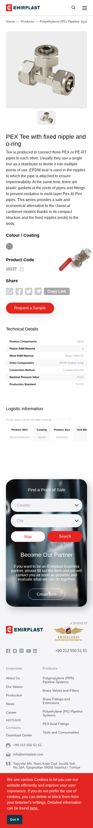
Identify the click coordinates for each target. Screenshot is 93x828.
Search (65, 536)
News (10, 704)
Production (14, 695)
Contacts (13, 727)
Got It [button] (14, 819)
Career (11, 712)
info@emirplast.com (28, 754)
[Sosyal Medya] (9, 651)
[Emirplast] (23, 7)
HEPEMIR (13, 720)
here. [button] (34, 808)
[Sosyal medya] (9, 291)
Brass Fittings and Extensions (56, 701)
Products (27, 21)
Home (10, 21)
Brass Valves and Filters (61, 690)
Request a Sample (30, 308)
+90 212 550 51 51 (71, 651)
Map (28, 537)
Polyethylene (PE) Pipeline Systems (63, 713)
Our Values (14, 687)
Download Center (19, 735)
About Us (13, 678)
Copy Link (56, 291)
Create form (47, 594)
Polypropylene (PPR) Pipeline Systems (58, 680)
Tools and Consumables (61, 732)
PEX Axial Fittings (56, 724)
